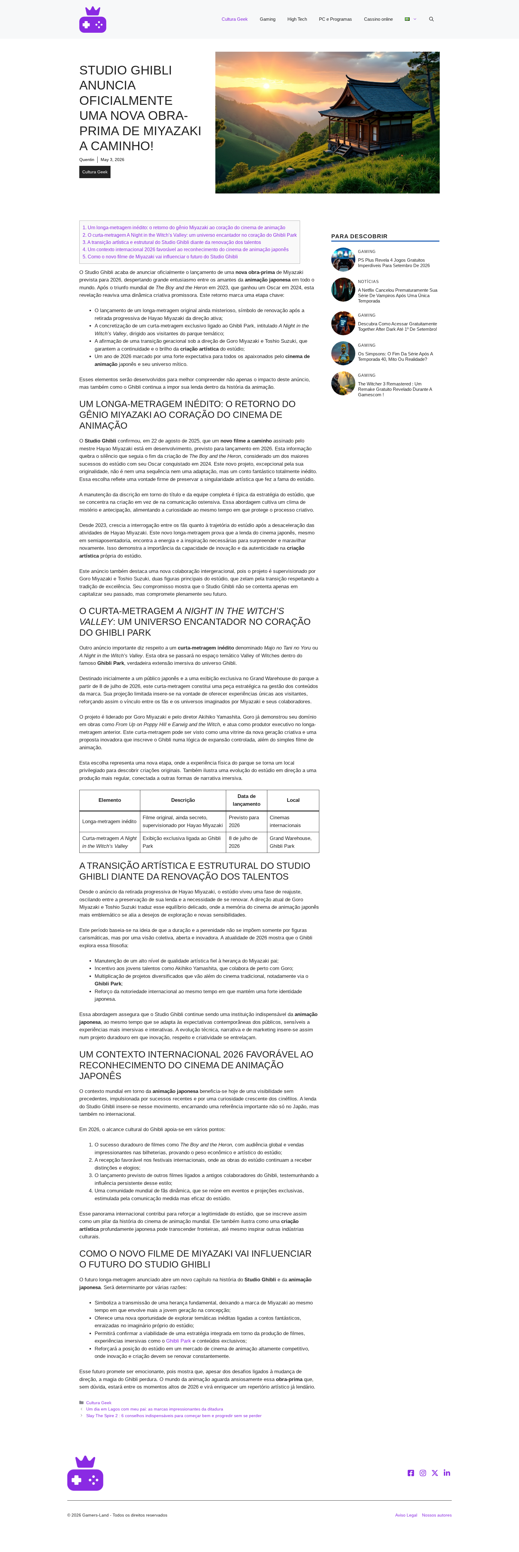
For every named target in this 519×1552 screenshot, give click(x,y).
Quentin (86, 159)
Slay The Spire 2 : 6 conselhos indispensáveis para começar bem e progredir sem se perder (174, 1415)
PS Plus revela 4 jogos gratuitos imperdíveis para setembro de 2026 (394, 262)
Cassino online (378, 19)
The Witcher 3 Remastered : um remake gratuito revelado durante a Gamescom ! (395, 389)
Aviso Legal (406, 1515)
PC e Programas (335, 19)
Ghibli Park (178, 1341)
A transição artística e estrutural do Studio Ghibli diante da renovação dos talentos (172, 242)
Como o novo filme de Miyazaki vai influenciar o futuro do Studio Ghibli (160, 256)
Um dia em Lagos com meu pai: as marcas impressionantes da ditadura (154, 1409)
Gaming (267, 19)
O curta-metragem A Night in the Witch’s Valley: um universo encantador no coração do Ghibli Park (190, 235)
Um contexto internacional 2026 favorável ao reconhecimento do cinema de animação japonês (186, 249)
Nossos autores (437, 1515)
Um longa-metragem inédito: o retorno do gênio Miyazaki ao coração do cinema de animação (184, 227)
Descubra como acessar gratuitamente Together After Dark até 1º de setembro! (397, 326)
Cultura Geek (235, 19)
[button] (431, 19)
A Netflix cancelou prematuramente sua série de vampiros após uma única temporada (397, 295)
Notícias (368, 282)
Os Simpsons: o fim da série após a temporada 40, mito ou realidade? (395, 356)
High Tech (297, 19)
